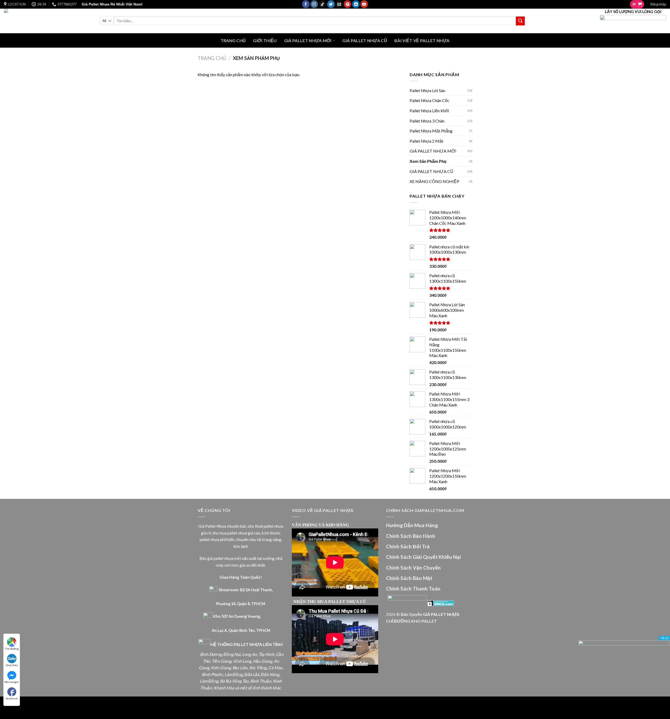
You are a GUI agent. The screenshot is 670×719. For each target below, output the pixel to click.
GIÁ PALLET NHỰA (441, 614)
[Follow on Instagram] (314, 4)
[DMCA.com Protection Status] (441, 602)
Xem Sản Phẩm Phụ (428, 161)
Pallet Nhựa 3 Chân (427, 120)
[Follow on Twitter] (331, 4)
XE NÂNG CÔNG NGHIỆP (434, 181)
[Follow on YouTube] (364, 4)
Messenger (11, 681)
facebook (12, 698)
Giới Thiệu (265, 40)
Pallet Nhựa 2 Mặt (426, 140)
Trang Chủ (233, 40)
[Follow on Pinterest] (347, 4)
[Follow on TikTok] (322, 4)
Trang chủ (212, 58)
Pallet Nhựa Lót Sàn (427, 90)
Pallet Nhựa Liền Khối (429, 110)
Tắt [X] (664, 638)
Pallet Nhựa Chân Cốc (429, 100)
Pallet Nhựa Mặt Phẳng (431, 130)
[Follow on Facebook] (306, 4)
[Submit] (520, 20)
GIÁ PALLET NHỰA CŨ (364, 40)
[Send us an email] (339, 4)
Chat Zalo (11, 665)
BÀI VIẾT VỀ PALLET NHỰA (421, 40)
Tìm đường (11, 648)
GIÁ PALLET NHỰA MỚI (308, 40)
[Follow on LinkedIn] (356, 4)
